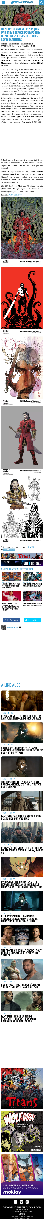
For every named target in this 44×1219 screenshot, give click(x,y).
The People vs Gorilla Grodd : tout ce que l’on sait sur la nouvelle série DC (21, 953)
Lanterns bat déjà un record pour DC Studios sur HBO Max (21, 817)
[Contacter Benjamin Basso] (20, 627)
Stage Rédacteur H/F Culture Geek (22, 1216)
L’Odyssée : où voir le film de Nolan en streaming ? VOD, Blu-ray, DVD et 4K (22, 850)
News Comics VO (27, 44)
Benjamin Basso (10, 46)
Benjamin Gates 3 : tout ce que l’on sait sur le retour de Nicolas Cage (21, 717)
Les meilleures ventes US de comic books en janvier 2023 (32, 604)
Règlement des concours (22, 1218)
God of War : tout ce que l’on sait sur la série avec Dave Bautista (20, 986)
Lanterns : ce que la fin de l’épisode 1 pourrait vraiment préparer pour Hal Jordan (18, 1019)
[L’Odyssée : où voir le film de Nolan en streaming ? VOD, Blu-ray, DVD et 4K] (22, 832)
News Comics (14, 44)
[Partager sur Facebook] (11, 620)
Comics (4, 44)
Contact (22, 1215)
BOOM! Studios (14, 195)
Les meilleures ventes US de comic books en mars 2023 (32, 585)
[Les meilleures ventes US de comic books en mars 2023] (32, 576)
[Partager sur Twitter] (32, 620)
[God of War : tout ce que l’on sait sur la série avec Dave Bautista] (22, 969)
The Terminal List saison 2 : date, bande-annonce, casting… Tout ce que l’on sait (21, 784)
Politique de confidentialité (22, 1211)
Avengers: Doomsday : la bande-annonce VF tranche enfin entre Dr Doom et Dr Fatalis (22, 750)
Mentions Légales (22, 1210)
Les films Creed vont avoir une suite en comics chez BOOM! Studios (11, 586)
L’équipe (22, 1213)
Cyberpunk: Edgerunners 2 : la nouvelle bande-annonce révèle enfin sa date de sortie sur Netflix (21, 884)
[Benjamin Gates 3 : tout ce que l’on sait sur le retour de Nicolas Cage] (22, 701)
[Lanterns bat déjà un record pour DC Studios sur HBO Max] (22, 801)
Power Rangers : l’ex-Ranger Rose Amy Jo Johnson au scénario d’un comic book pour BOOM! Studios (11, 607)
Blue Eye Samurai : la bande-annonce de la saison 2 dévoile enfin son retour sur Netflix (19, 919)
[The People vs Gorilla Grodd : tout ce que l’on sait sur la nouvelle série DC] (22, 935)
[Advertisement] (22, 141)
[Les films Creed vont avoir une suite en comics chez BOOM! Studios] (11, 576)
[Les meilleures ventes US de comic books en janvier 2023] (32, 596)
